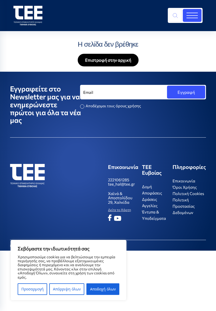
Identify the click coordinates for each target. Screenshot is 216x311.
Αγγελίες (150, 205)
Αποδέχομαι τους (113, 106)
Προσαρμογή (32, 288)
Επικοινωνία (184, 180)
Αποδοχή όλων (103, 288)
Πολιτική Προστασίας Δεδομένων (184, 206)
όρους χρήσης (128, 105)
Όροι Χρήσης (185, 187)
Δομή (147, 186)
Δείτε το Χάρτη (119, 210)
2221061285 (118, 179)
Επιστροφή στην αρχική (108, 59)
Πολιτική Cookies (188, 193)
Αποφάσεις (152, 193)
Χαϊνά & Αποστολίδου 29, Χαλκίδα (120, 198)
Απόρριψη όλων (67, 288)
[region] (68, 270)
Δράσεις (149, 199)
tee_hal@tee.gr (121, 184)
